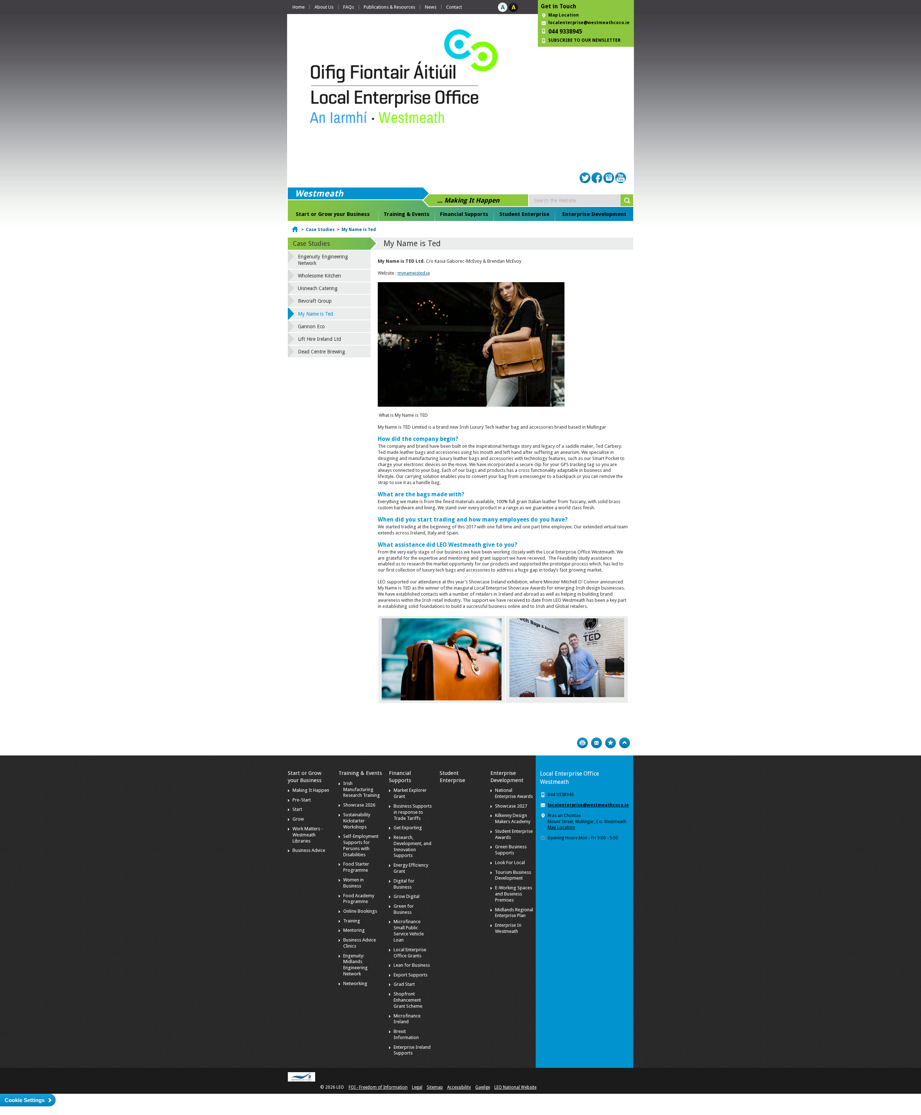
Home (298, 7)
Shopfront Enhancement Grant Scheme (408, 1000)
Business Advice (308, 850)
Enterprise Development (594, 214)
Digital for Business (404, 884)
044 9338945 (565, 31)
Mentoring (354, 930)
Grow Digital (406, 896)
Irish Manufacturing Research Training (361, 789)
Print (582, 742)
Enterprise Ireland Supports (412, 1050)
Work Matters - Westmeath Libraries (307, 835)
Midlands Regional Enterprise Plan (514, 912)
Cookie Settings (25, 1100)
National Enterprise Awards (514, 793)
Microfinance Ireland (407, 1019)
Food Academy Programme (358, 898)
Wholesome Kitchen (319, 276)
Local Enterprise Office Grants (410, 952)
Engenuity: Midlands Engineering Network (355, 965)
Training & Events (407, 214)
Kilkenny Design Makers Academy (512, 818)
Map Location (563, 15)
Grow (298, 819)
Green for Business (404, 909)
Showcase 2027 (511, 806)
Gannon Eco (311, 326)
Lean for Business (412, 965)
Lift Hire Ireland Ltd (319, 339)
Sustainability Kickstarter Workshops (356, 821)
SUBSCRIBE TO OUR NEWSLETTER (584, 40)
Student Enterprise (524, 214)
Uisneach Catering (317, 288)
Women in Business (353, 883)
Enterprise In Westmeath (508, 928)
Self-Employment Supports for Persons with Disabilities (360, 845)
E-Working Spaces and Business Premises (513, 894)
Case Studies (320, 229)
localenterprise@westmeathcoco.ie (589, 22)
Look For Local (510, 862)
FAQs (348, 7)
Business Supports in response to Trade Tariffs (413, 812)
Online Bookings (360, 911)
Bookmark (610, 742)
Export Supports (410, 975)
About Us (324, 7)
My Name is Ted (358, 229)
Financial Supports (464, 214)
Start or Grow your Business (333, 214)
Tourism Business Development (513, 875)
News (430, 7)
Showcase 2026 (359, 805)
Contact (454, 7)
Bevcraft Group (315, 301)
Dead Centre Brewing (321, 352)
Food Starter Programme (356, 867)
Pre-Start (301, 800)
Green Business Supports (511, 850)
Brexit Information (406, 1034)
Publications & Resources (389, 7)
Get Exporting (408, 827)
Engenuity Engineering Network (323, 260)
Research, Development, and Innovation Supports (412, 846)
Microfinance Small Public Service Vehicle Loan (409, 931)
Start (297, 809)
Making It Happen (310, 790)
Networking (355, 983)
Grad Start (404, 984)
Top (624, 742)
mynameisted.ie (414, 273)
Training (351, 921)
